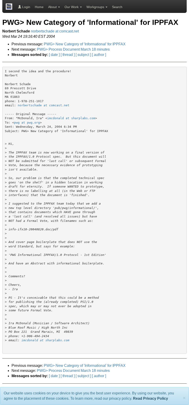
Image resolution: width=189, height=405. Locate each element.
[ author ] (99, 55)
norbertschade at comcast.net (55, 31)
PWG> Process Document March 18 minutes (73, 49)
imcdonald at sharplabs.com (71, 118)
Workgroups (95, 7)
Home (39, 7)
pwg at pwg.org (27, 122)
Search (117, 7)
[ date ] (54, 55)
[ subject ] (83, 55)
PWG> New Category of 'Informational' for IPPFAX (85, 44)
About (53, 7)
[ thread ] (68, 55)
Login (25, 7)
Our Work (72, 7)
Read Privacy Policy (150, 398)
